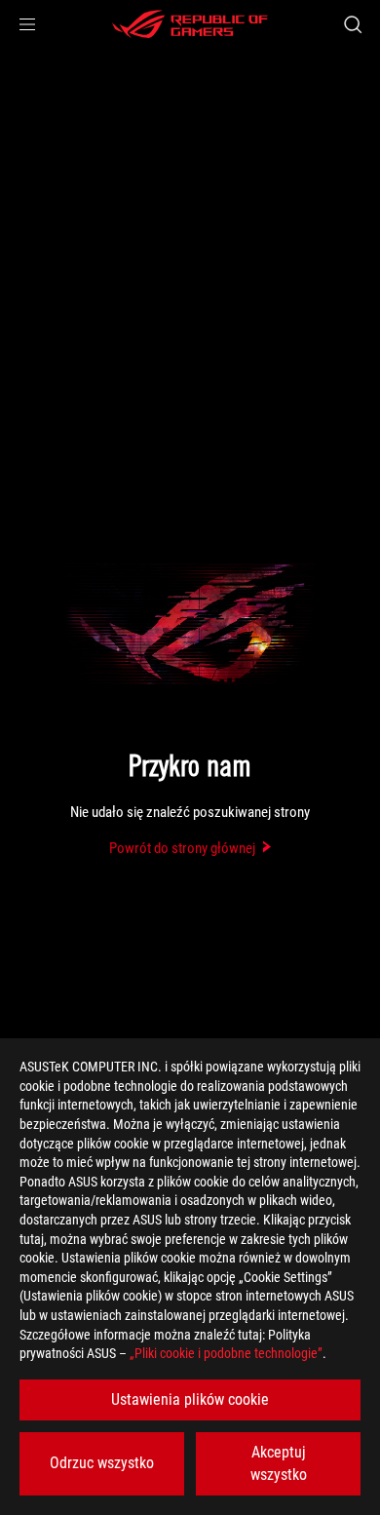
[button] (27, 24)
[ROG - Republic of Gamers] (190, 24)
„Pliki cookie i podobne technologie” (226, 1353)
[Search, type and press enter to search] (352, 24)
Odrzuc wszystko (102, 1463)
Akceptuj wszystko (278, 1463)
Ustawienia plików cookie (190, 1399)
